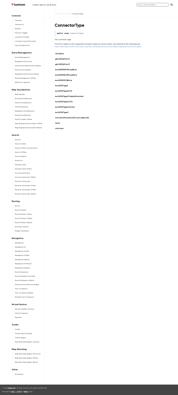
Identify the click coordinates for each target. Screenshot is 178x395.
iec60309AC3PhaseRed (67, 75)
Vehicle (18, 29)
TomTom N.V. (11, 388)
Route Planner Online (23, 214)
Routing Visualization (23, 98)
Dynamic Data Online (23, 169)
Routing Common (22, 227)
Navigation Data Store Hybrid (27, 74)
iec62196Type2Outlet (66, 107)
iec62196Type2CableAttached (70, 96)
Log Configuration (22, 45)
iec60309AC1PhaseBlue (67, 70)
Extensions (19, 374)
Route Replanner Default (25, 276)
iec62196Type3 (63, 112)
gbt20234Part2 (63, 59)
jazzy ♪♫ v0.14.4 (16, 392)
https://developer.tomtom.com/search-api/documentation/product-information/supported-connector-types (98, 46)
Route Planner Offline (23, 218)
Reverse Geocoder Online (25, 185)
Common (18, 20)
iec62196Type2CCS (65, 102)
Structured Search (22, 173)
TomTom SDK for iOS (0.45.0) (44, 5)
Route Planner (20, 210)
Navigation (19, 243)
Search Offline (21, 152)
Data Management (22, 57)
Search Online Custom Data (26, 148)
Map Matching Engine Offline (26, 358)
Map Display (19, 94)
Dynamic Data (20, 165)
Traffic (17, 329)
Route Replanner (22, 272)
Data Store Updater (23, 70)
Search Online (20, 144)
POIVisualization (21, 107)
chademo (60, 54)
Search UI (19, 160)
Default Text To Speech (24, 297)
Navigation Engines (22, 268)
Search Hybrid (20, 156)
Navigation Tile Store (23, 61)
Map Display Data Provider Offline (28, 123)
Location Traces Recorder (25, 41)
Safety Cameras (21, 313)
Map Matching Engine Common (27, 342)
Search (18, 140)
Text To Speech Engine (24, 293)
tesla (58, 123)
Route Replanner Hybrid (24, 280)
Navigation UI (20, 247)
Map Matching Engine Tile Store (28, 354)
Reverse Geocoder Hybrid (25, 194)
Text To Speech (21, 289)
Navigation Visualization (24, 111)
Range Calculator (22, 231)
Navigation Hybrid (22, 259)
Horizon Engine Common (24, 309)
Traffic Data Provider (23, 333)
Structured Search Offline (25, 177)
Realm (26, 392)
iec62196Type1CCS (64, 91)
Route (17, 206)
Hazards (18, 317)
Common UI (19, 24)
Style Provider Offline (23, 119)
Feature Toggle (21, 33)
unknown (60, 128)
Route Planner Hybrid (23, 222)
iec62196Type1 (62, 86)
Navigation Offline (22, 255)
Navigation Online (22, 251)
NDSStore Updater (22, 82)
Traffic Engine (20, 338)
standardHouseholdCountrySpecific (73, 118)
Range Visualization (23, 115)
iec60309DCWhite (64, 80)
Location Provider (22, 37)
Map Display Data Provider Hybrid (28, 128)
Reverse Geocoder (22, 181)
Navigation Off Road (23, 264)
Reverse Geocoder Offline (25, 190)
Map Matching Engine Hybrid (26, 362)
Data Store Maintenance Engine (28, 66)
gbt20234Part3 (63, 64)
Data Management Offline (25, 78)
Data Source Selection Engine (27, 284)
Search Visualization (23, 103)
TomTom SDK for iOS (62, 14)
